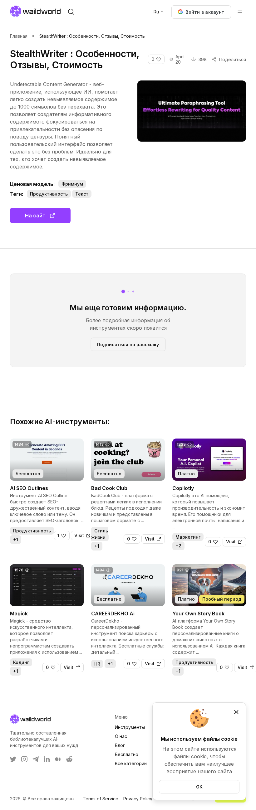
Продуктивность (49, 193)
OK (199, 786)
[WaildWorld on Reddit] (69, 759)
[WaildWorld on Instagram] (24, 759)
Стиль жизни (99, 534)
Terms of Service (100, 798)
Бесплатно (126, 754)
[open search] (71, 12)
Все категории (131, 763)
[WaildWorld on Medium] (58, 759)
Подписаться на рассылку (128, 344)
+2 (178, 545)
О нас (121, 736)
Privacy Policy (137, 798)
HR (97, 664)
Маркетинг (187, 537)
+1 (15, 539)
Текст (81, 193)
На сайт (35, 215)
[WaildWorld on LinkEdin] (47, 759)
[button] (201, 12)
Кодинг (21, 662)
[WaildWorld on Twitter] (13, 759)
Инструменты (130, 727)
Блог (120, 745)
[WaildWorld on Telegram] (35, 759)
